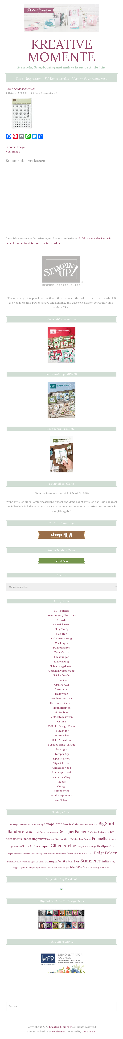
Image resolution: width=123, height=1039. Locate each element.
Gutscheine (61, 689)
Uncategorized (61, 767)
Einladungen (61, 656)
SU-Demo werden (57, 79)
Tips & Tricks (61, 763)
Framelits (100, 838)
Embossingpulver (34, 839)
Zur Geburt (61, 800)
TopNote (23, 867)
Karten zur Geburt (61, 703)
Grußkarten (61, 684)
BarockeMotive (71, 824)
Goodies (62, 680)
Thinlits (103, 861)
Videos (61, 781)
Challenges (61, 643)
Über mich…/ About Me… (89, 79)
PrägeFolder (105, 853)
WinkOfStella (77, 867)
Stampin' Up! (62, 753)
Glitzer (25, 846)
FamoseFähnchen (55, 839)
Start (19, 79)
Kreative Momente (61, 50)
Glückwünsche (61, 675)
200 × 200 (28, 93)
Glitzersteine (63, 845)
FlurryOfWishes (71, 839)
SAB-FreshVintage (25, 862)
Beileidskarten (61, 624)
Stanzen (89, 861)
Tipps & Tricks (61, 758)
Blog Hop (61, 633)
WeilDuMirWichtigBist (60, 867)
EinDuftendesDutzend (98, 832)
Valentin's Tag (61, 777)
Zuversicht (105, 867)
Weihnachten (61, 790)
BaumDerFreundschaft (89, 824)
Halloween (61, 693)
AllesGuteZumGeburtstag (31, 824)
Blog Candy (61, 629)
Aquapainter (53, 824)
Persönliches (61, 735)
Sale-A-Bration (61, 740)
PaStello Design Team (61, 726)
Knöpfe (9, 853)
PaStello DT (61, 730)
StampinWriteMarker (62, 861)
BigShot (106, 823)
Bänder (14, 831)
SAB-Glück (39, 862)
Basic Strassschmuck (46, 93)
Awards (61, 620)
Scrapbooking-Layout (61, 744)
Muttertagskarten (61, 716)
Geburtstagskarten (61, 666)
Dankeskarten (61, 647)
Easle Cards (61, 652)
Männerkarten (61, 707)
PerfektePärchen (72, 853)
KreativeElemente (22, 853)
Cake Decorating (61, 638)
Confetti (27, 832)
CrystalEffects (39, 832)
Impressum (33, 79)
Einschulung (61, 661)
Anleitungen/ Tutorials (61, 615)
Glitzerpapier (40, 846)
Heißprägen (105, 846)
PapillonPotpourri (39, 853)
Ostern (61, 721)
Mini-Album (61, 712)
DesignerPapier (72, 831)
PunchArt (11, 861)
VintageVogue (33, 867)
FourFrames (85, 839)
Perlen (88, 853)
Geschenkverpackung (61, 670)
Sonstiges (62, 749)
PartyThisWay (54, 853)
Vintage (61, 786)
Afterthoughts (14, 824)
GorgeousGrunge (86, 846)
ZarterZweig (92, 867)
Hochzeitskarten (61, 698)
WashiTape (46, 867)
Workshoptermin (61, 795)
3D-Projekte (61, 610)
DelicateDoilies (52, 832)
